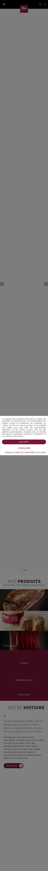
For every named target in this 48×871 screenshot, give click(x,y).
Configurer (24, 448)
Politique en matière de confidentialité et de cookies (25, 452)
